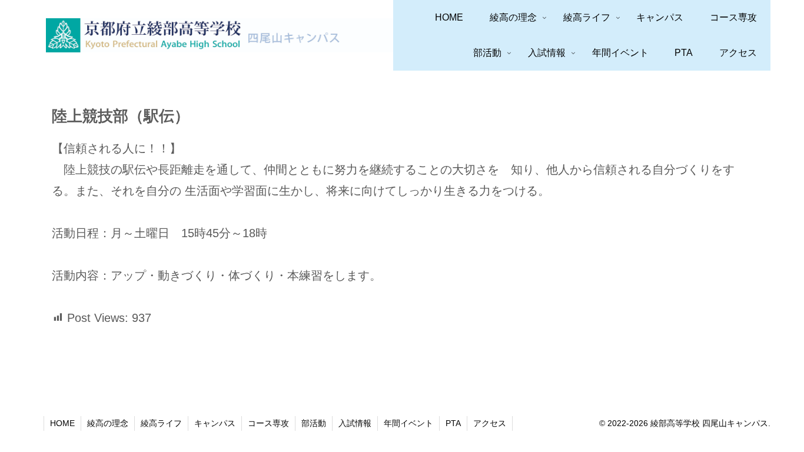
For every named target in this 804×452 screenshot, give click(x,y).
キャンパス (214, 423)
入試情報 (354, 423)
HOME (62, 423)
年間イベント (408, 423)
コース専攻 (268, 423)
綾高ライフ (161, 423)
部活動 (313, 423)
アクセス (489, 423)
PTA (453, 423)
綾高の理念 (107, 423)
